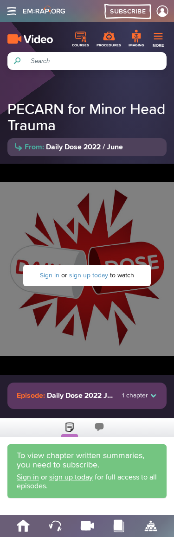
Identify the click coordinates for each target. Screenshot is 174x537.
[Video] (30, 39)
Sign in (49, 275)
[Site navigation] (12, 11)
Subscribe (128, 11)
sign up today (88, 275)
